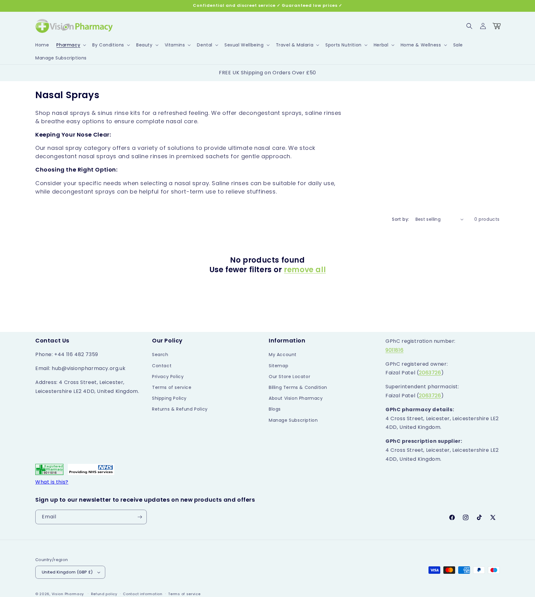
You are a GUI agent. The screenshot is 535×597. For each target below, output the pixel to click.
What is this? (51, 482)
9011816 (394, 350)
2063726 (430, 372)
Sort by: (400, 219)
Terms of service (172, 387)
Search (160, 354)
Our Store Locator (289, 376)
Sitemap (278, 366)
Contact (162, 366)
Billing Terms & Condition (298, 387)
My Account (283, 354)
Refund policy (104, 593)
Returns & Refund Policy (180, 409)
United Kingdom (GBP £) (67, 572)
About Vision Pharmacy (296, 398)
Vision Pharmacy (68, 593)
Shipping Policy (169, 398)
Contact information (142, 593)
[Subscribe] (139, 517)
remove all (305, 269)
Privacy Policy (168, 376)
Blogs (275, 409)
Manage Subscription (293, 420)
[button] (71, 44)
